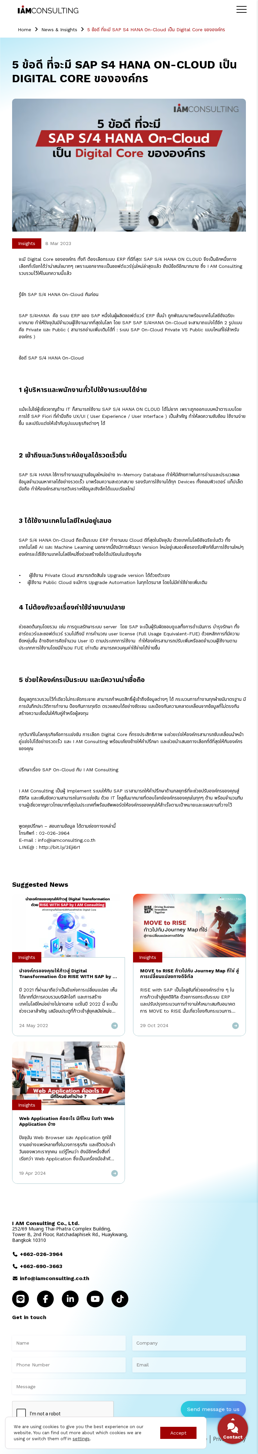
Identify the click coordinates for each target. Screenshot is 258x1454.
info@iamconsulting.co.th (54, 1278)
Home (24, 29)
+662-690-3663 (41, 1266)
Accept (178, 1433)
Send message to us (213, 1409)
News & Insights (59, 29)
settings (81, 1438)
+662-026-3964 (41, 1254)
